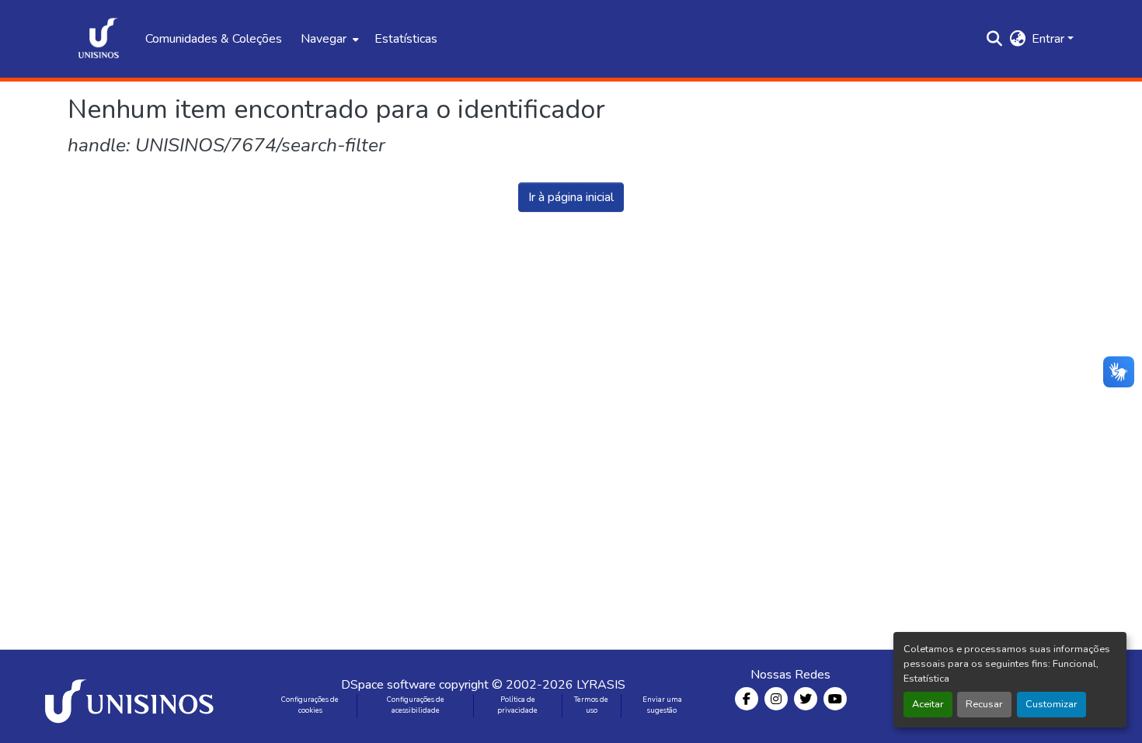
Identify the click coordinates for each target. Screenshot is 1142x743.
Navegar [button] (323, 38)
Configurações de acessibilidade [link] (415, 705)
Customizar (1051, 704)
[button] (99, 39)
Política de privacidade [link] (517, 705)
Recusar (984, 704)
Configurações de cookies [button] (310, 705)
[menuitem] (328, 39)
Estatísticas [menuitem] (405, 38)
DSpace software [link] (388, 684)
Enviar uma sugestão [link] (662, 705)
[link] (132, 696)
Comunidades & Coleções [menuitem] (213, 38)
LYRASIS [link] (600, 684)
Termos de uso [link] (591, 705)
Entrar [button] (1049, 38)
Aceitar (928, 704)
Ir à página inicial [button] (571, 197)
